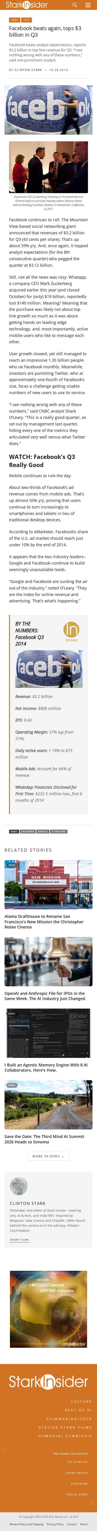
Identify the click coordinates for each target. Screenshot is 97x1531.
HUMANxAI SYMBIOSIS (65, 1436)
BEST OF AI (78, 1410)
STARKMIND (79, 1483)
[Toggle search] (75, 5)
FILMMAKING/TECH (69, 1419)
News (14, 19)
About (84, 1524)
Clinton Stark (28, 70)
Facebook (27, 831)
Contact (72, 1524)
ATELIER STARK (77, 1494)
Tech (26, 19)
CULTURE (81, 1401)
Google (43, 831)
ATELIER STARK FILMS (65, 1427)
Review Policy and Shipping (26, 1524)
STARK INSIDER (77, 1473)
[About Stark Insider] (48, 1309)
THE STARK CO (77, 1462)
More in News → (48, 1156)
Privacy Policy (55, 1524)
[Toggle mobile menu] (87, 5)
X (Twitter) (59, 831)
